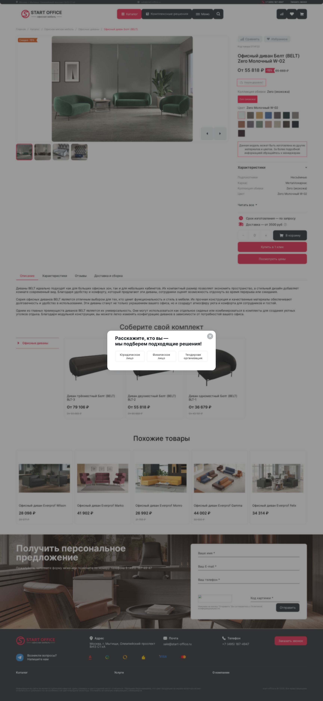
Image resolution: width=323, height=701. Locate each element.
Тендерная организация (193, 356)
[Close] (210, 336)
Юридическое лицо (130, 356)
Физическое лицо (161, 356)
